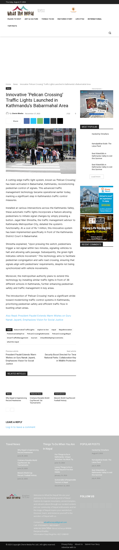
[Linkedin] (47, 121)
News (15, 84)
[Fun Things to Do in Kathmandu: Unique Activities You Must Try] (48, 456)
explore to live (43, 330)
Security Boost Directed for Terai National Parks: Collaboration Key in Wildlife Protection (60, 357)
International (60, 394)
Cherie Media (17, 113)
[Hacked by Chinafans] (85, 136)
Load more (95, 176)
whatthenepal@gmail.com (55, 522)
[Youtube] (111, 2)
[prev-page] (7, 410)
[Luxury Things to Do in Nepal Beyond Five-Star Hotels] (48, 469)
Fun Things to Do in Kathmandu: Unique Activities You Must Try (64, 457)
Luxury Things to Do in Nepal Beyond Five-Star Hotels (64, 469)
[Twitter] (107, 2)
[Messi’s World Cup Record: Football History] (65, 387)
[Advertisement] (59, 58)
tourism (34, 338)
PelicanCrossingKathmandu (38, 334)
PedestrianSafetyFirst (15, 334)
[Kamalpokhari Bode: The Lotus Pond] (85, 146)
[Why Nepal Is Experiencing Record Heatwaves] (17, 387)
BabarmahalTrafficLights (24, 330)
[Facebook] (95, 2)
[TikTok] (103, 2)
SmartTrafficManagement (17, 338)
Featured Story (36, 394)
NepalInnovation (65, 330)
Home (8, 84)
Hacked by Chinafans (100, 134)
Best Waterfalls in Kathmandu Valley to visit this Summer (102, 156)
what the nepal (13, 342)
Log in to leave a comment (20, 427)
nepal (54, 330)
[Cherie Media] (8, 113)
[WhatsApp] (40, 121)
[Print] (53, 121)
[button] (109, 33)
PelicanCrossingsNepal (61, 334)
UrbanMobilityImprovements (51, 338)
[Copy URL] (60, 121)
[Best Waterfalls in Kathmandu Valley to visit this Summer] (85, 155)
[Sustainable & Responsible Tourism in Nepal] (48, 482)
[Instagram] (99, 2)
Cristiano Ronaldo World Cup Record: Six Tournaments (39, 400)
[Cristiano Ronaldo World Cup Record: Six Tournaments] (41, 387)
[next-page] (12, 410)
